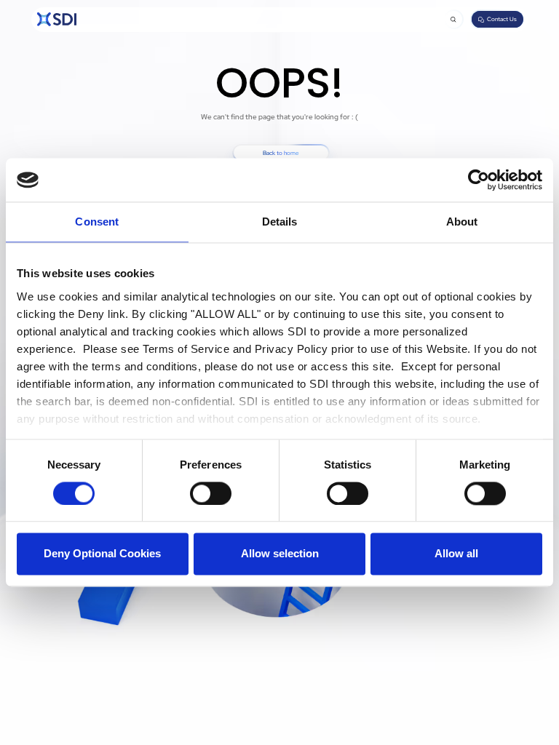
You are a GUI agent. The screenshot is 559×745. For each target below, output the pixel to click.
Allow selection (280, 554)
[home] (56, 19)
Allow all (456, 554)
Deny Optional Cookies (102, 554)
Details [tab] (280, 221)
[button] (453, 19)
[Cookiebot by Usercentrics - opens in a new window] (478, 180)
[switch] (210, 493)
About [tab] (462, 221)
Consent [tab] (97, 221)
